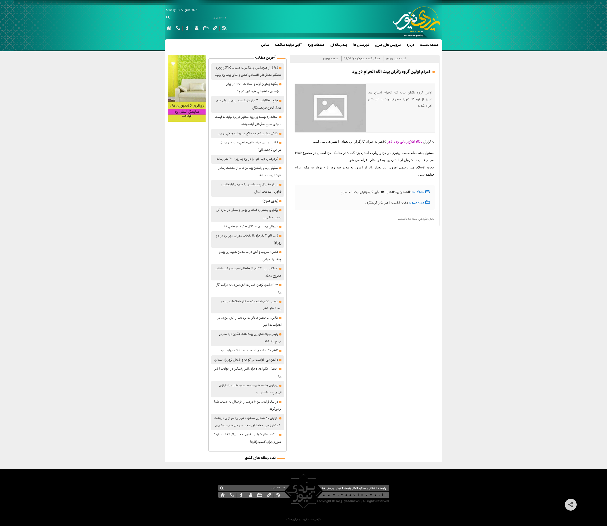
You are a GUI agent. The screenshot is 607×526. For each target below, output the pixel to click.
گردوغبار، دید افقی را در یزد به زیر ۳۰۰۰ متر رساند (247, 159)
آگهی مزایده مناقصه (288, 45)
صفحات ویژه (316, 45)
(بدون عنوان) (270, 201)
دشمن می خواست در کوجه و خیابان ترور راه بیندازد (246, 360)
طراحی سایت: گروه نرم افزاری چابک (303, 519)
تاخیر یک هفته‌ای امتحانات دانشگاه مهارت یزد (249, 351)
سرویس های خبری (388, 45)
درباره (410, 45)
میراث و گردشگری (376, 203)
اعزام (388, 192)
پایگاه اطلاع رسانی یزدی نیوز (405, 142)
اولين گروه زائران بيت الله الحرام (360, 192)
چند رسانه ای (338, 45)
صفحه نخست (429, 45)
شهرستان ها (361, 45)
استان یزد (401, 192)
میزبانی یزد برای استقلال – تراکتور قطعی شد (250, 226)
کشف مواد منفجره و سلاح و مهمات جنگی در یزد (248, 133)
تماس (265, 45)
